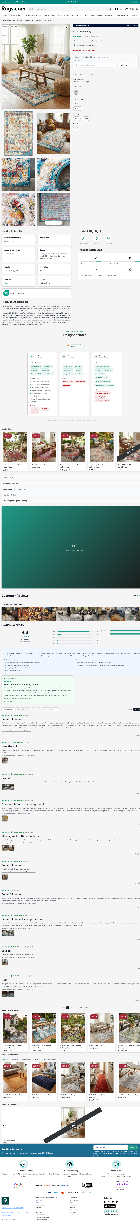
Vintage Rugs (28, 21)
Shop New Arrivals (70, 2)
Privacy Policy (130, 1151)
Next (86, 1007)
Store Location (40, 1205)
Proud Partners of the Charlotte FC (46, 1198)
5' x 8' (77, 118)
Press (71, 1215)
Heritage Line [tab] (26, 1059)
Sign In (121, 9)
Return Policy (74, 1210)
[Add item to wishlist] (25, 434)
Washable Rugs (31, 15)
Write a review (94, 37)
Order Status (133, 2)
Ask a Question (79, 74)
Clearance (134, 15)
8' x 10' (86, 118)
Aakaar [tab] (37, 1059)
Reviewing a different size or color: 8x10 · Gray (18, 698)
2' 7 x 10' (77, 108)
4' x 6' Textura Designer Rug (12, 1095)
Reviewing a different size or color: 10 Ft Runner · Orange (19, 872)
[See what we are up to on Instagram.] (109, 1202)
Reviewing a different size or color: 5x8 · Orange (16, 731)
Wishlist (131, 9)
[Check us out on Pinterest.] (117, 1202)
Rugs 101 (72, 1207)
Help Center (73, 1205)
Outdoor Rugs (57, 15)
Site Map (38, 1207)
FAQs (71, 1202)
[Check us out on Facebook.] (105, 1202)
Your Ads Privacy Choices (11, 1212)
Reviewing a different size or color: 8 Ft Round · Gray (18, 957)
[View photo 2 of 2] (11, 787)
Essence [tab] (15, 1059)
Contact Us (73, 1198)
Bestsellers (39, 1212)
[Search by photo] (29, 9)
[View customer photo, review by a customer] (8, 614)
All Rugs (4, 15)
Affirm (38, 1210)
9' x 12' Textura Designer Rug (70, 1095)
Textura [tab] (5, 1059)
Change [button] (86, 82)
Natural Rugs (44, 15)
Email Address (79, 61)
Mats (86, 15)
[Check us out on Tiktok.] (113, 1202)
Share (91, 74)
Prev (63, 1007)
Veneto (37, 21)
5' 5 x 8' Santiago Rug (39, 465)
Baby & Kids (68, 15)
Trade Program (40, 1215)
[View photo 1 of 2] (5, 787)
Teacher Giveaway (41, 1219)
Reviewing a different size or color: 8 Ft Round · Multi (18, 755)
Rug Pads (78, 15)
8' (75, 129)
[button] (66, 27)
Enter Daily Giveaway (42, 1217)
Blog (37, 1202)
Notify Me (123, 65)
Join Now (133, 1147)
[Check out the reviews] (111, 1212)
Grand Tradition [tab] (50, 1059)
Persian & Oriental (16, 15)
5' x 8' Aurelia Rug (95, 1046)
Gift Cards (39, 1200)
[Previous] (4, 452)
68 (81, 1007)
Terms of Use (7, 1208)
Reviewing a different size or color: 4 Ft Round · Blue (17, 989)
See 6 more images (53, 223)
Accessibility (73, 1212)
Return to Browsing (8, 21)
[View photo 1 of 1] (5, 760)
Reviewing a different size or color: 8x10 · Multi (16, 928)
